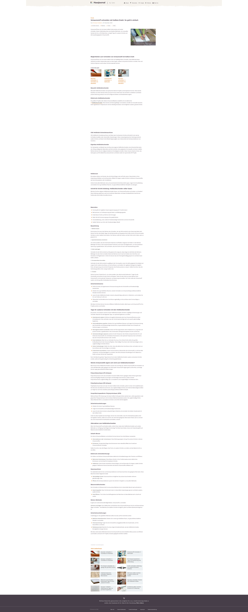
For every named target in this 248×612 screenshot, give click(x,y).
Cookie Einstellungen (133, 609)
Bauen (127, 2)
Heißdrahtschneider (97, 102)
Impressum (142, 609)
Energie (142, 2)
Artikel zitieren (95, 25)
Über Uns (156, 2)
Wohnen (149, 2)
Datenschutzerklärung (152, 609)
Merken (103, 25)
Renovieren (134, 2)
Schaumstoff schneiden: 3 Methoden (108, 80)
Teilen (109, 25)
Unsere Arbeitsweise (121, 609)
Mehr (114, 25)
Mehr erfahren (140, 603)
